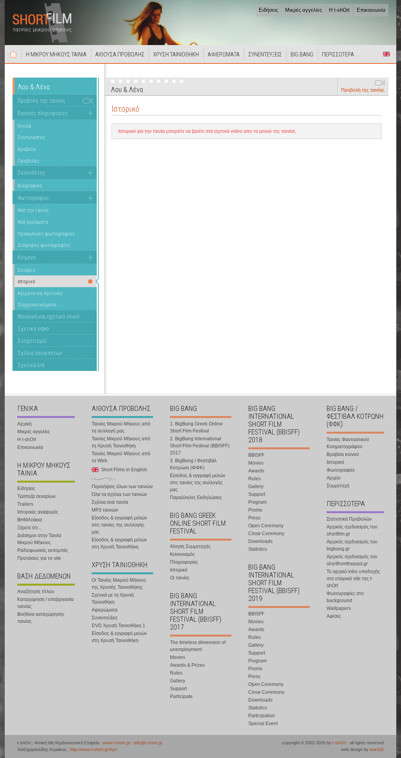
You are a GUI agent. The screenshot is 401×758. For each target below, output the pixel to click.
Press (254, 518)
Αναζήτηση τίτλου (35, 591)
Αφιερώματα (104, 610)
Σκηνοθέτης (31, 173)
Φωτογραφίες (33, 198)
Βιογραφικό (30, 185)
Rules (176, 673)
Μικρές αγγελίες (303, 10)
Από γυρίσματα (33, 222)
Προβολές (28, 161)
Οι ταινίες (180, 578)
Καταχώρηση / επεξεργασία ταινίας (45, 603)
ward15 (377, 749)
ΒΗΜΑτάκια (29, 520)
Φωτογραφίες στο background (345, 597)
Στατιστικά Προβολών (349, 519)
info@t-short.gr (148, 742)
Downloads (260, 541)
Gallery (177, 681)
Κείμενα (27, 257)
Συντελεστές (31, 137)
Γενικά (24, 126)
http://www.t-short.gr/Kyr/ (93, 749)
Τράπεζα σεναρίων (36, 496)
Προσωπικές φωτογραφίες (46, 234)
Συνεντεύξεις (105, 618)
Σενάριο (26, 270)
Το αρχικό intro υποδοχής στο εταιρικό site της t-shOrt (353, 578)
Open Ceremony (266, 525)
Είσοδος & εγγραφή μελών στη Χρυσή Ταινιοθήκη (119, 543)
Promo (255, 510)
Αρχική (13, 54)
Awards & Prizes (187, 665)
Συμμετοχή (338, 485)
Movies (177, 657)
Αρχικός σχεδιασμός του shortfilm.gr (352, 530)
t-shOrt (339, 742)
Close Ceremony (266, 533)
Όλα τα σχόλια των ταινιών (119, 494)
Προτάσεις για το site (39, 558)
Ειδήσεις (268, 10)
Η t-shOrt (339, 10)
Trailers (25, 504)
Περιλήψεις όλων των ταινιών (122, 486)
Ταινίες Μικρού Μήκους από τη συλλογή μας (121, 427)
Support (178, 688)
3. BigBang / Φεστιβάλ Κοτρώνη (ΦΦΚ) (193, 464)
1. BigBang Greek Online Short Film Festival (196, 427)
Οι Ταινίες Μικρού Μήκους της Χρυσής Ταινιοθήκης (119, 583)
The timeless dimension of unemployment (198, 646)
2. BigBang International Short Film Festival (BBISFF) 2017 (199, 446)
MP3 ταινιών (105, 510)
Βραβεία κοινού (343, 454)
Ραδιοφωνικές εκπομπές (42, 550)
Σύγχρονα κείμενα (37, 305)
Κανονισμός (182, 554)
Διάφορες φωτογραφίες (44, 245)
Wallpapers (339, 608)
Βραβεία (27, 149)
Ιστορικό (179, 570)
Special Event (263, 723)
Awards (256, 471)
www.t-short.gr (116, 742)
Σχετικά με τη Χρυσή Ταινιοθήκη (113, 598)
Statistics (257, 549)
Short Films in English (386, 54)
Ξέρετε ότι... (29, 527)
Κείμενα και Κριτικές (40, 293)
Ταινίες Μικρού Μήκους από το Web (121, 457)
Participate (181, 696)
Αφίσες (334, 616)
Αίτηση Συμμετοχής (190, 546)
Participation (261, 715)
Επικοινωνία (371, 10)
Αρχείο (334, 478)
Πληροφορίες (184, 562)
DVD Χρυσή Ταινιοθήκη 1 (118, 625)
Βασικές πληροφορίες (43, 113)
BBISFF (256, 455)
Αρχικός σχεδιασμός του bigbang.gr (352, 545)
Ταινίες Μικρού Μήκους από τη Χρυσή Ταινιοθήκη (121, 442)
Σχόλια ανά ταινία (110, 502)
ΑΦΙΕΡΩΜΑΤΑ (224, 54)
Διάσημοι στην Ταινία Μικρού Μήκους (39, 539)
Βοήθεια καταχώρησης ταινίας (41, 617)
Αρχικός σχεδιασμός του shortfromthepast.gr (352, 560)
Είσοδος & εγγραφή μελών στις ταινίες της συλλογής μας (119, 525)
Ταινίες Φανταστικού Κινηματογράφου (348, 443)
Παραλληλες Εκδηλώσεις (196, 497)
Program (257, 502)
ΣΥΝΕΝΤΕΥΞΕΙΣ (265, 54)
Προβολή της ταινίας (363, 90)
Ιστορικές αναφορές (37, 512)
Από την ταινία (33, 210)
